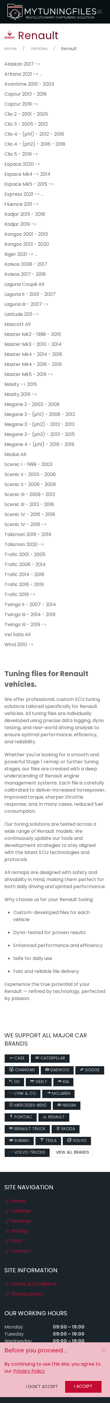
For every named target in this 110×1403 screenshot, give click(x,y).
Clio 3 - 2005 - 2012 (26, 124)
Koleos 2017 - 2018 (25, 274)
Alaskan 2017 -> (22, 64)
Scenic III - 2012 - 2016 (29, 505)
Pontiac (22, 1117)
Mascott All (17, 325)
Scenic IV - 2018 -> (25, 525)
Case (19, 1058)
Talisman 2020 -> (24, 545)
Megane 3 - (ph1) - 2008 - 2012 (39, 415)
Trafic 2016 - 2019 (24, 585)
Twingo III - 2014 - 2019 (29, 615)
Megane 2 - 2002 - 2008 (32, 405)
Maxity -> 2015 (20, 385)
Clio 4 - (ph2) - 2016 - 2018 (34, 144)
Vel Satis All (17, 635)
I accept (83, 1386)
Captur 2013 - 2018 (25, 94)
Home (10, 49)
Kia (65, 1082)
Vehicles (39, 49)
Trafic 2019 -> (19, 595)
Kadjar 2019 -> (20, 224)
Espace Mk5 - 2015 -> (29, 184)
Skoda (67, 1129)
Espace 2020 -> (22, 164)
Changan (24, 1070)
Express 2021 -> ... (23, 194)
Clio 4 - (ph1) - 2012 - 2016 (34, 134)
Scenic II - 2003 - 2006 (30, 475)
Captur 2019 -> (21, 104)
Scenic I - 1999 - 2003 (28, 465)
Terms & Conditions (33, 1284)
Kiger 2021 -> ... (20, 254)
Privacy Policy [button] (29, 1371)
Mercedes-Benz (30, 1105)
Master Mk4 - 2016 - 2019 (33, 365)
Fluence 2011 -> (21, 204)
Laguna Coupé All (24, 284)
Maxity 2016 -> (20, 395)
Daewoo (59, 1070)
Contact (20, 1251)
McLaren (60, 1093)
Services (20, 1221)
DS (16, 1082)
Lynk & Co (24, 1093)
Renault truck (29, 1129)
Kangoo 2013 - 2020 (26, 244)
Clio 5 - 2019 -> (21, 154)
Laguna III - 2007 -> (26, 305)
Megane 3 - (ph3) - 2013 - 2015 (39, 435)
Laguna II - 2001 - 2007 (30, 294)
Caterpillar (52, 1058)
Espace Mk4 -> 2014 (27, 174)
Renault (56, 1117)
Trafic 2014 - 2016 (24, 575)
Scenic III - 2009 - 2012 (29, 495)
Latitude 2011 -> (21, 315)
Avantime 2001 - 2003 (29, 84)
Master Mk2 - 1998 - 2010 (32, 335)
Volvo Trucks (29, 1152)
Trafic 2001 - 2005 (24, 555)
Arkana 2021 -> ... (23, 74)
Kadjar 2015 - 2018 (24, 214)
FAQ (15, 1241)
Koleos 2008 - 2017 (25, 264)
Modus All (15, 455)
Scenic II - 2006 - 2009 (30, 485)
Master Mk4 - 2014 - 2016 (33, 355)
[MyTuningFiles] (52, 12)
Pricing (18, 1231)
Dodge (92, 1070)
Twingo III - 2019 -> (25, 625)
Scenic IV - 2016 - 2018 (29, 515)
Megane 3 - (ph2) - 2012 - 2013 (39, 425)
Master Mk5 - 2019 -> (28, 375)
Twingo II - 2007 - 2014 (30, 605)
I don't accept (42, 1387)
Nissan (68, 1105)
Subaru (21, 1140)
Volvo (79, 1140)
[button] (100, 12)
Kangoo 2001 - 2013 (26, 234)
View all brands (72, 1152)
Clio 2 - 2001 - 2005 (26, 114)
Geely (40, 1082)
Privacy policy (26, 1294)
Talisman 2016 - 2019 (27, 535)
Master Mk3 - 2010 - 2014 (33, 345)
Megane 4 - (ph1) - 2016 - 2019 (39, 445)
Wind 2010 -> (18, 645)
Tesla (50, 1140)
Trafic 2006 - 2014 (25, 565)
